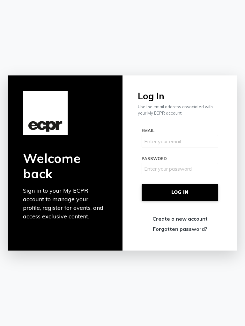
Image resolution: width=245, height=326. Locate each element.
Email (148, 130)
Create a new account (180, 219)
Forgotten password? (180, 229)
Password (154, 158)
